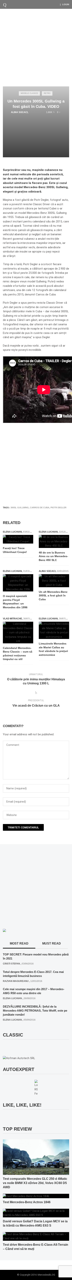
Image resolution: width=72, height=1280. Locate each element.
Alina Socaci (19, 112)
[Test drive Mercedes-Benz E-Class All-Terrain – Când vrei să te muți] (36, 1236)
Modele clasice (29, 93)
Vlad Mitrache (12, 618)
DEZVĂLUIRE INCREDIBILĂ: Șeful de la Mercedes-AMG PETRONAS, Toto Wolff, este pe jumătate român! (35, 1010)
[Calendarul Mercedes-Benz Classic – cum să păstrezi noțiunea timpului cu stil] (18, 632)
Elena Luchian (12, 532)
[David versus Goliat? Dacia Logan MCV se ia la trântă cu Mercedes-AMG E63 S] (36, 1212)
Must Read (51, 943)
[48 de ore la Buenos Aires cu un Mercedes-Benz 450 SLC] (54, 541)
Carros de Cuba (39, 507)
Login (65, 4)
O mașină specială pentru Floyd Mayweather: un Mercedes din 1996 (15, 601)
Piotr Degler (58, 507)
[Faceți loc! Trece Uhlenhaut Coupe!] (18, 539)
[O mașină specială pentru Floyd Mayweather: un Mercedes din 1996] (18, 582)
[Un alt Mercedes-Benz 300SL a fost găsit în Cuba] (54, 580)
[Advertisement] (36, 47)
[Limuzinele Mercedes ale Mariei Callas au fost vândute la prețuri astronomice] (54, 630)
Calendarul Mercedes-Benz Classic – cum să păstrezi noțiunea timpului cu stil (17, 653)
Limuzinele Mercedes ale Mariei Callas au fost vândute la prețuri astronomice (53, 649)
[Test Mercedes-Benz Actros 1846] (26, 1196)
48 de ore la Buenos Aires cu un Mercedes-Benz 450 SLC (53, 556)
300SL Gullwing (20, 507)
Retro (47, 93)
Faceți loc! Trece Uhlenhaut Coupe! (15, 550)
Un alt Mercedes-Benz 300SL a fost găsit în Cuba (53, 595)
